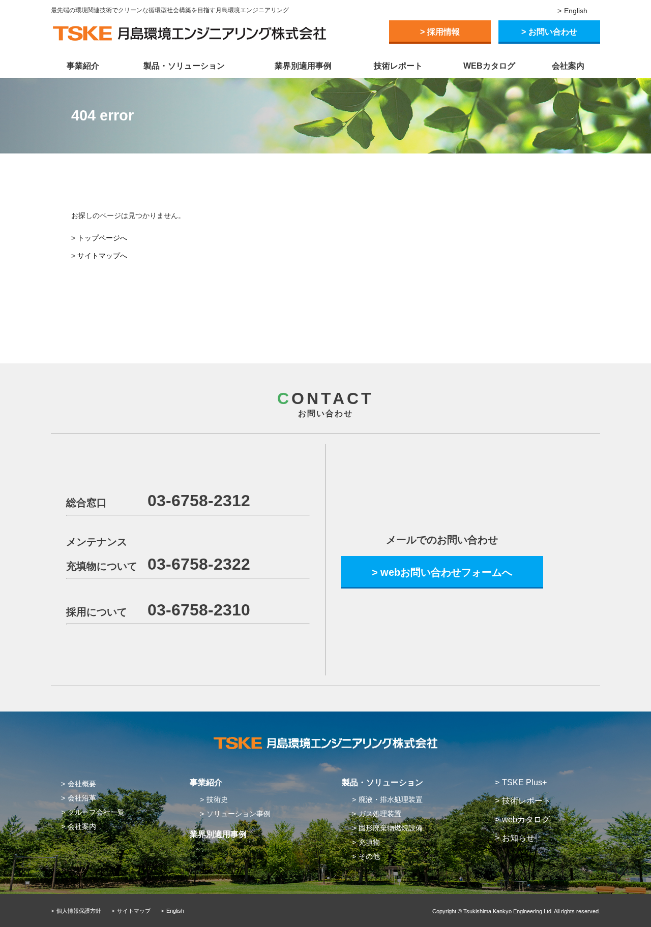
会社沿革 (82, 798)
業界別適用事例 (303, 65)
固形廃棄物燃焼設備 (391, 828)
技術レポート (398, 65)
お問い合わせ (552, 31)
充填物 (369, 842)
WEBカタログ (489, 65)
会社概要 (82, 784)
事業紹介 (83, 65)
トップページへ (102, 238)
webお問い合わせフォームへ (446, 572)
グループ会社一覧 (96, 812)
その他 (369, 856)
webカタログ (526, 819)
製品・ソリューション (184, 65)
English (575, 11)
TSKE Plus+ (524, 782)
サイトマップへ (102, 256)
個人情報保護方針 (78, 911)
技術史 (217, 799)
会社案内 (568, 65)
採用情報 (443, 31)
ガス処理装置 (380, 814)
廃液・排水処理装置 (391, 799)
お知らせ (518, 837)
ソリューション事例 (238, 814)
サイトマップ (134, 911)
